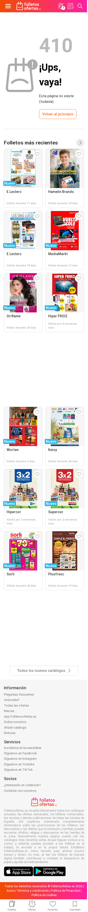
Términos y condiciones (32, 890)
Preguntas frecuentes (19, 694)
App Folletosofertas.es (20, 716)
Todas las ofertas (16, 705)
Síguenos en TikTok (18, 769)
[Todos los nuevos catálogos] (80, 143)
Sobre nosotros (15, 722)
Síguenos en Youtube (19, 764)
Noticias (10, 733)
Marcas (9, 711)
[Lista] (70, 6)
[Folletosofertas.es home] (28, 6)
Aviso (10, 890)
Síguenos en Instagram (20, 758)
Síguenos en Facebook (20, 753)
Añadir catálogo (15, 727)
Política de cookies (44, 895)
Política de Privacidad (65, 890)
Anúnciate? (12, 700)
